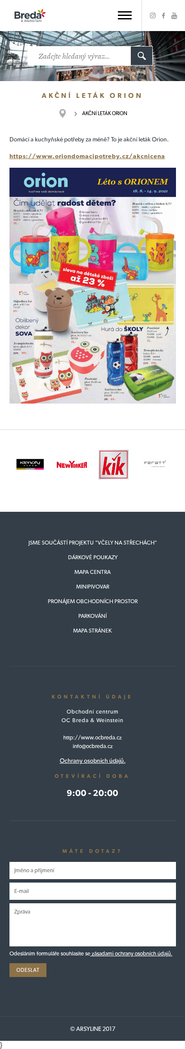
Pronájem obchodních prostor (93, 601)
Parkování (92, 616)
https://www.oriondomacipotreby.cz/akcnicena (87, 156)
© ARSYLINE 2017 (92, 1028)
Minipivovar (92, 586)
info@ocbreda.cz (93, 746)
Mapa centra (92, 572)
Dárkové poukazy (92, 557)
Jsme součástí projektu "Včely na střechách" (92, 542)
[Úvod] (66, 113)
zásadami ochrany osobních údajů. (131, 953)
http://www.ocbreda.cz (92, 737)
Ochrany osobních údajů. (93, 760)
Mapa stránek (92, 630)
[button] (124, 15)
